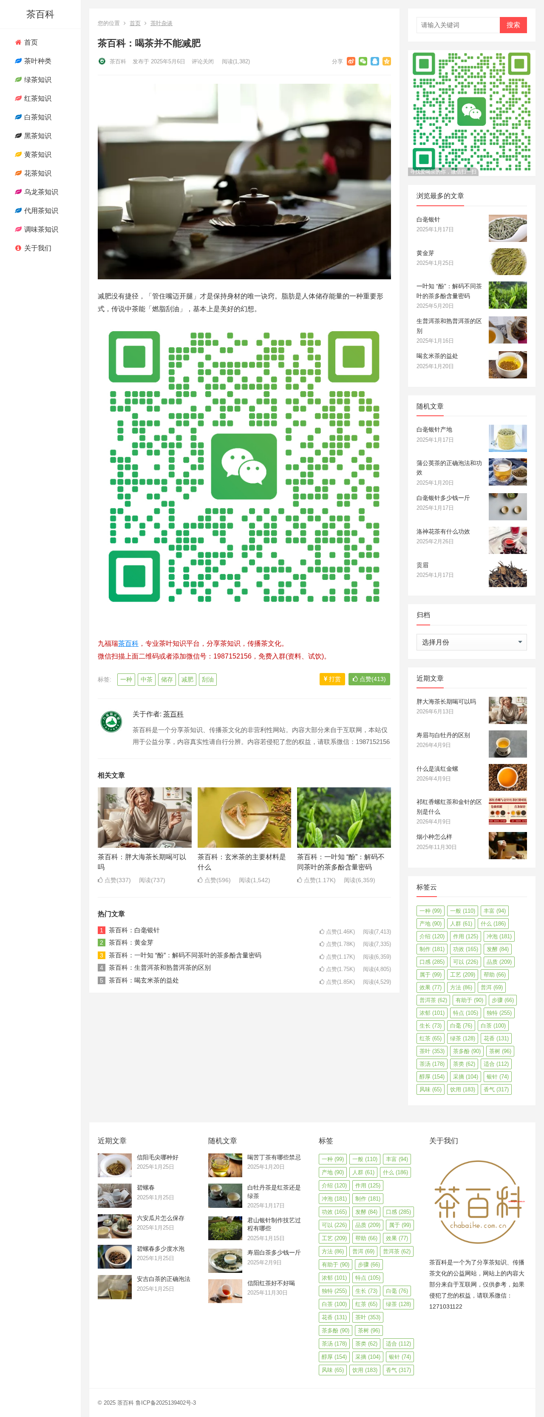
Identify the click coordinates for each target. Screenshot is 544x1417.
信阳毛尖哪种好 (157, 1157)
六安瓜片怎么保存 (160, 1218)
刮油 (208, 679)
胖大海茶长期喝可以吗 (446, 701)
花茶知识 (37, 173)
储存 (167, 679)
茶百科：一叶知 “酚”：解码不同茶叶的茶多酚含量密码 (185, 955)
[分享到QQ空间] (386, 61)
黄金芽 (425, 253)
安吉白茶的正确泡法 (163, 1278)
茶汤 (432, 1064)
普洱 (492, 987)
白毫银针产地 (434, 429)
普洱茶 (433, 1000)
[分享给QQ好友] (375, 61)
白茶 (493, 1025)
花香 (496, 1038)
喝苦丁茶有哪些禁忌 (274, 1157)
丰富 (495, 911)
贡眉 (422, 565)
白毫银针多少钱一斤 (443, 497)
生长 (430, 1025)
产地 (430, 923)
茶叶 (432, 1051)
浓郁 (432, 1013)
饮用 (462, 1089)
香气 (496, 1089)
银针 (498, 1076)
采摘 (465, 1076)
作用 (465, 936)
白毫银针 (428, 219)
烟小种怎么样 (434, 836)
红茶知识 (37, 98)
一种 (126, 679)
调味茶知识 (40, 229)
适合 (496, 1064)
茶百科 (40, 14)
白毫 (461, 1025)
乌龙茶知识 (40, 192)
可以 (465, 962)
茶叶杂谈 (161, 23)
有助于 (469, 1000)
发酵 (498, 949)
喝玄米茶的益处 (437, 355)
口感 (432, 962)
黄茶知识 (37, 154)
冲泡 (499, 936)
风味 (430, 1089)
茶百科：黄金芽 (131, 942)
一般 (462, 911)
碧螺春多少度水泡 (160, 1248)
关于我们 (37, 248)
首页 (30, 42)
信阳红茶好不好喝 (271, 1283)
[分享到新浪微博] (351, 61)
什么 (493, 923)
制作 (432, 949)
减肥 (187, 679)
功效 (465, 949)
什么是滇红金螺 (437, 768)
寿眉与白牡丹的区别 (443, 735)
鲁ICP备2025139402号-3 (166, 1403)
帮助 (495, 974)
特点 (465, 1013)
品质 (499, 962)
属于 (430, 974)
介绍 (432, 936)
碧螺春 (146, 1187)
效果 (430, 987)
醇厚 (432, 1076)
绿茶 (462, 1038)
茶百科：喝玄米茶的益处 (144, 980)
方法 (461, 987)
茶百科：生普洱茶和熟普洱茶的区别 (160, 967)
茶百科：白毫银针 (134, 930)
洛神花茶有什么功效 (443, 531)
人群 (461, 923)
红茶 (430, 1038)
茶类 (464, 1064)
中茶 (147, 679)
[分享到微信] (363, 61)
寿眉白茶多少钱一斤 (274, 1252)
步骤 (503, 1000)
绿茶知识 (37, 79)
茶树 (500, 1051)
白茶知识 (37, 117)
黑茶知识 (37, 135)
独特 (499, 1013)
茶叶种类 (37, 61)
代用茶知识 (40, 210)
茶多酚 (467, 1051)
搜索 (513, 24)
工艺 (462, 974)
